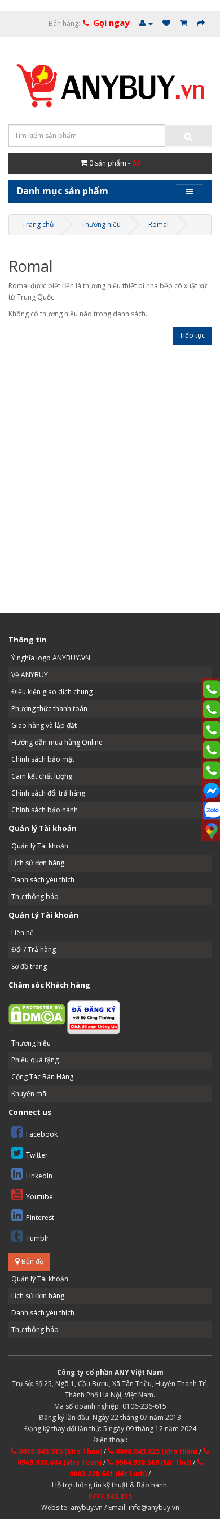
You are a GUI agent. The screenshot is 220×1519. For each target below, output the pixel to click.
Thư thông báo (35, 896)
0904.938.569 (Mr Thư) (152, 1462)
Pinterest (40, 1217)
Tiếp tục (192, 335)
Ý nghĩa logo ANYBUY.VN (50, 658)
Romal (158, 224)
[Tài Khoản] (146, 23)
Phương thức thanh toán (49, 708)
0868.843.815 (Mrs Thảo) (59, 1451)
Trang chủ (38, 224)
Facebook (42, 1134)
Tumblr (37, 1238)
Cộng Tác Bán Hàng (42, 1077)
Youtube (39, 1196)
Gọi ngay (111, 22)
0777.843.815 (110, 1496)
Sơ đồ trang (29, 966)
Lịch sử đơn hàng (37, 863)
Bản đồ (31, 1261)
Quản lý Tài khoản (39, 846)
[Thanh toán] (201, 23)
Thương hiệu (101, 224)
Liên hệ (22, 932)
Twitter (37, 1155)
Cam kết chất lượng (41, 776)
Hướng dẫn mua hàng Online (57, 742)
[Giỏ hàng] (183, 23)
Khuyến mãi (29, 1093)
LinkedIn (39, 1176)
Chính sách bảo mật (42, 759)
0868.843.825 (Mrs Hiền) (155, 1451)
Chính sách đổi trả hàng (48, 793)
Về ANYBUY (29, 675)
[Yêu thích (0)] (166, 23)
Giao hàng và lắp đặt (44, 725)
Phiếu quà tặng (35, 1060)
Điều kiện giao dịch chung (52, 691)
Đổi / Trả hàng (33, 949)
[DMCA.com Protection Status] (36, 1014)
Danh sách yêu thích (42, 879)
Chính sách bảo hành (44, 810)
